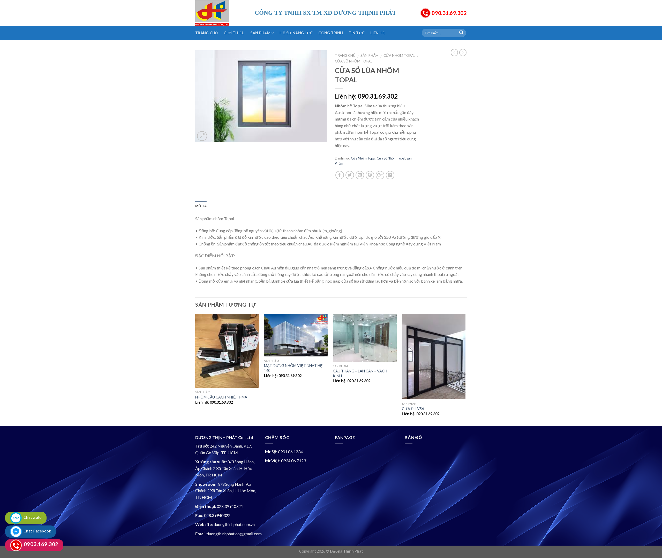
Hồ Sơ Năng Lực (296, 33)
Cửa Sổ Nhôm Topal (353, 61)
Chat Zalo (32, 517)
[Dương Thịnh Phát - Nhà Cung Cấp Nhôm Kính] (221, 13)
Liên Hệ (377, 33)
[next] (465, 370)
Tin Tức (357, 33)
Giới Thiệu (234, 33)
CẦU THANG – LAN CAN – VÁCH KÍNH (360, 373)
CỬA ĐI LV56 (413, 408)
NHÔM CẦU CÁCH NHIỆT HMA (221, 397)
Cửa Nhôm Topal (399, 55)
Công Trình (330, 33)
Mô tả (201, 206)
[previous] (195, 370)
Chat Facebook (36, 531)
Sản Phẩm (260, 33)
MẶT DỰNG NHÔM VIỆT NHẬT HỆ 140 (293, 368)
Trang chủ (345, 55)
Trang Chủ (206, 33)
